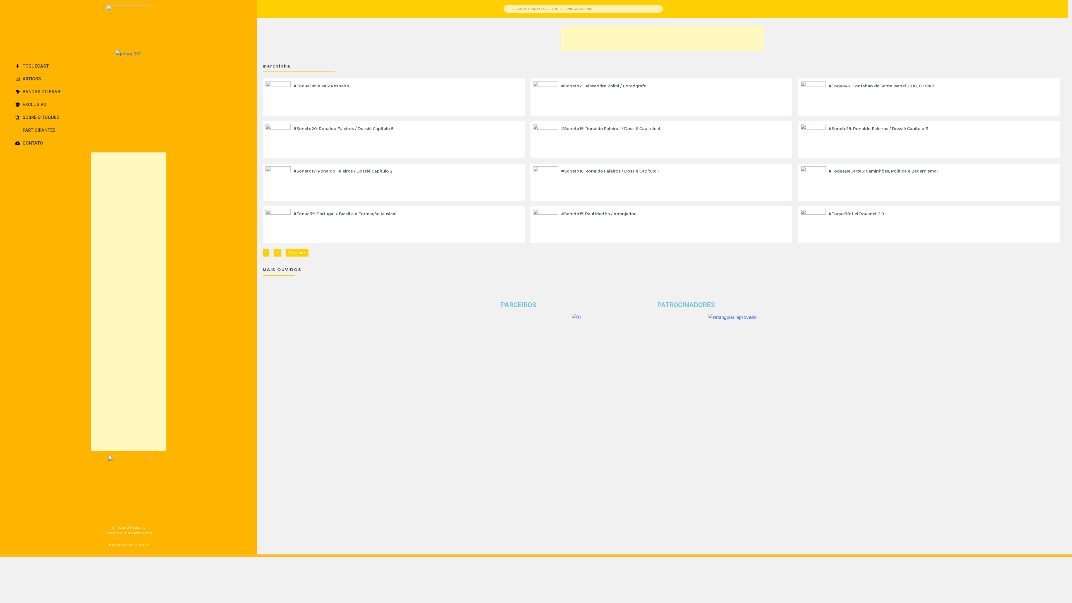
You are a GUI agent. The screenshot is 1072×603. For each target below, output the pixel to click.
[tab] (128, 66)
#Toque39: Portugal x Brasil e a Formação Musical (344, 213)
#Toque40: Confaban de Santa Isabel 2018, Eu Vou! (881, 85)
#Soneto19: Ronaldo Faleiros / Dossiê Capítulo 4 (611, 128)
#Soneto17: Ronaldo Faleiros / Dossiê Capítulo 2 (343, 171)
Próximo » (297, 252)
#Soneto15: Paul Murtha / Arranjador (598, 213)
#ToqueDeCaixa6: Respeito (321, 85)
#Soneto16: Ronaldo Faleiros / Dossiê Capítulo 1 (610, 171)
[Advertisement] (128, 301)
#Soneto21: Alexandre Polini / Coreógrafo (604, 85)
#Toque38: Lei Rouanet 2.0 (856, 213)
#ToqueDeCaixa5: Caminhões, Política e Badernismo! (883, 171)
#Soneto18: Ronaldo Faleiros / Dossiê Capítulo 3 (878, 128)
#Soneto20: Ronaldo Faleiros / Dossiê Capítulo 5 (343, 128)
